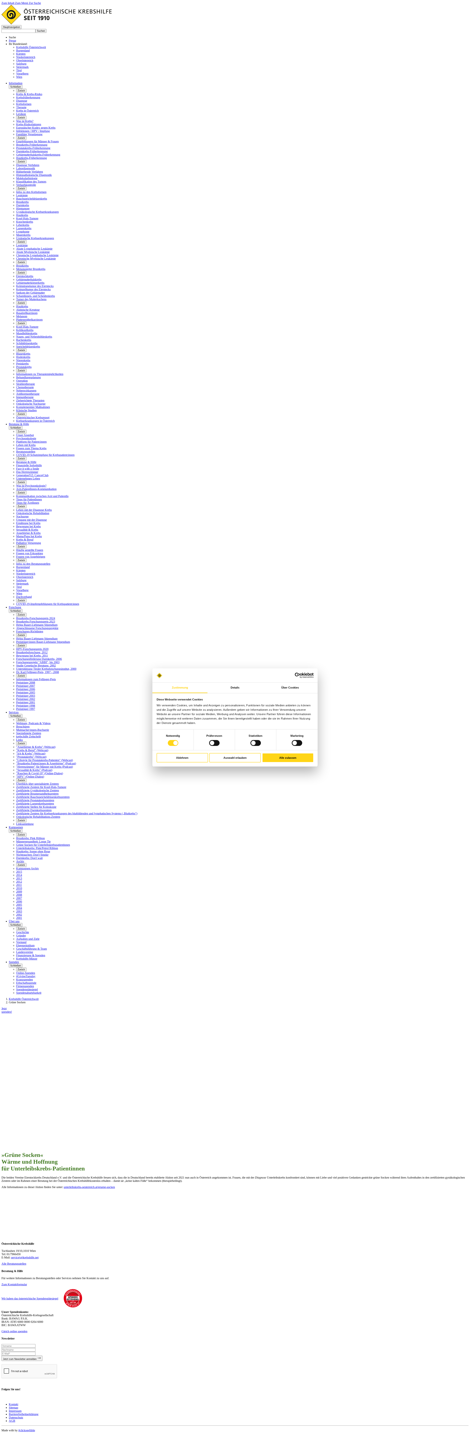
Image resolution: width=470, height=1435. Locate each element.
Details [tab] (235, 687)
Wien (19, 76)
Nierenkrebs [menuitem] (23, 360)
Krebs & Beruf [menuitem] (24, 539)
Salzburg (21, 63)
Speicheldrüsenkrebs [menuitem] (28, 346)
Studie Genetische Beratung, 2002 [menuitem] (36, 665)
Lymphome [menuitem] (22, 231)
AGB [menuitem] (12, 1420)
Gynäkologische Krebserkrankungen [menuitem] (37, 211)
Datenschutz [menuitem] (16, 1417)
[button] (11, 27)
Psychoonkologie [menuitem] (26, 438)
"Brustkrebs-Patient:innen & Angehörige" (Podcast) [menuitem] (46, 763)
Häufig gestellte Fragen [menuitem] (29, 550)
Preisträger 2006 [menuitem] (25, 689)
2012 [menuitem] (19, 881)
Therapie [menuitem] (21, 107)
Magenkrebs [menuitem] (23, 234)
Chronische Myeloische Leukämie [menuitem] (36, 258)
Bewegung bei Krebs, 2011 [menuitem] (32, 655)
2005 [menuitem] (19, 904)
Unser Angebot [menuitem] (25, 435)
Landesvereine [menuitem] (24, 952)
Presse (12, 40)
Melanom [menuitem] (21, 316)
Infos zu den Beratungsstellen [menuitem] (33, 563)
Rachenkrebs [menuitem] (23, 340)
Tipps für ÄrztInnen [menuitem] (27, 502)
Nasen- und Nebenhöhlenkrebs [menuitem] (34, 336)
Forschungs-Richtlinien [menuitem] (29, 631)
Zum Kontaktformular (14, 1284)
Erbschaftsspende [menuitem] (26, 982)
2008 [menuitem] (19, 894)
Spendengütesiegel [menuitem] (27, 989)
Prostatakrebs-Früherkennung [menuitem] (33, 148)
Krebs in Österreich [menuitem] (27, 110)
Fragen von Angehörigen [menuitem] (30, 556)
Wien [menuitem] (19, 593)
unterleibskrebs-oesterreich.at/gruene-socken (89, 1187)
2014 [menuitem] (19, 875)
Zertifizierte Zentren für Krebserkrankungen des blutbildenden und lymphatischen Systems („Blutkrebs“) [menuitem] (76, 813)
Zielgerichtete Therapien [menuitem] (30, 400)
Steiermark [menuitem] (22, 583)
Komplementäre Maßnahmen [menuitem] (33, 407)
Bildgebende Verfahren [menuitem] (29, 171)
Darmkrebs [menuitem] (22, 205)
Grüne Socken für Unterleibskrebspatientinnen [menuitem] (43, 844)
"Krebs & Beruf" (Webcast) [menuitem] (32, 750)
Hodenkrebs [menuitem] (23, 357)
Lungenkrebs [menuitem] (23, 228)
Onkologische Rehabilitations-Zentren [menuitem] (38, 816)
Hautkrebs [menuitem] (22, 215)
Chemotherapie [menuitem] (25, 387)
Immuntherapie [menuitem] (25, 397)
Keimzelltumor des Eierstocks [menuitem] (33, 289)
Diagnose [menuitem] (21, 100)
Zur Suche (35, 3)
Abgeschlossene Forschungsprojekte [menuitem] (37, 628)
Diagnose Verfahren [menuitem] (27, 165)
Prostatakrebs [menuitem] (24, 366)
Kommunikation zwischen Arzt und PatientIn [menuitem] (42, 496)
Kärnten (21, 53)
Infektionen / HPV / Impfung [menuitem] (33, 131)
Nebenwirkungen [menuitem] (26, 390)
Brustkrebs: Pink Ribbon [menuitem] (30, 838)
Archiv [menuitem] (20, 861)
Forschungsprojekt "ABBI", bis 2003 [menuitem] (37, 662)
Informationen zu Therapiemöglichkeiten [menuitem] (39, 374)
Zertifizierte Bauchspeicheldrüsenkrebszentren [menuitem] (43, 797)
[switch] (214, 743)
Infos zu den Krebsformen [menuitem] (31, 192)
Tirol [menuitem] (19, 586)
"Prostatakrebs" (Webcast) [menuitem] (31, 756)
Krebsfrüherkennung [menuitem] (28, 97)
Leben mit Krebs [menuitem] (26, 445)
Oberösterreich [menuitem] (24, 577)
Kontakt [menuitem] (13, 1404)
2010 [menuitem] (19, 888)
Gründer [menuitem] (21, 935)
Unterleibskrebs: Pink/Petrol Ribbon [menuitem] (37, 848)
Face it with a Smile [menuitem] (27, 468)
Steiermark (22, 67)
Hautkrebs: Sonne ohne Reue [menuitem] (33, 851)
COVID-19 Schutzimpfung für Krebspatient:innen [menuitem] (45, 454)
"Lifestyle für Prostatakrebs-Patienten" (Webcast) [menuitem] (44, 760)
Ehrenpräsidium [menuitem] (25, 945)
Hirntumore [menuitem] (23, 208)
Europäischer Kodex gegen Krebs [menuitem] (35, 127)
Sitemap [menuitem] (13, 1407)
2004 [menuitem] (19, 908)
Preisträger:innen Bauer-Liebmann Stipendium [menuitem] (43, 641)
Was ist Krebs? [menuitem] (24, 121)
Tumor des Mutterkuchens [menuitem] (31, 299)
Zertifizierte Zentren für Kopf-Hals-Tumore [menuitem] (41, 787)
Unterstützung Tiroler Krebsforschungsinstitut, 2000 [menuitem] (46, 668)
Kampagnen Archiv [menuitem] (27, 868)
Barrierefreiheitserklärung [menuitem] (23, 1414)
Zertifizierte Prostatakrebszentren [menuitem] (35, 800)
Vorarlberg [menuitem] (22, 590)
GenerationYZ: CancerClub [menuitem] (32, 475)
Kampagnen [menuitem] (16, 827)
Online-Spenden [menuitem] (25, 973)
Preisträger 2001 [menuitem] (25, 702)
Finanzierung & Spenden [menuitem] (30, 955)
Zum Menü (22, 3)
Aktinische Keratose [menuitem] (28, 309)
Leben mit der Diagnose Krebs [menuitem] (34, 509)
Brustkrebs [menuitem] (22, 201)
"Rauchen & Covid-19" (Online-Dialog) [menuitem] (39, 773)
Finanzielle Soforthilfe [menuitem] (29, 465)
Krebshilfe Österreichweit (31, 47)
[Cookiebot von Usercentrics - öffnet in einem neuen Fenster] (297, 675)
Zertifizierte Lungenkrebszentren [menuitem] (35, 803)
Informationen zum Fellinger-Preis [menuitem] (36, 679)
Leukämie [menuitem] (22, 195)
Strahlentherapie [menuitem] (25, 384)
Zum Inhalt (8, 3)
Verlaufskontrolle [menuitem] (26, 184)
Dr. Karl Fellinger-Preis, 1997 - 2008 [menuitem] (37, 672)
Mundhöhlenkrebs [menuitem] (26, 333)
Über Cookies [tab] (290, 687)
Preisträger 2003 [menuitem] (25, 695)
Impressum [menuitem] (15, 1410)
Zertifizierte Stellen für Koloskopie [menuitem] (36, 806)
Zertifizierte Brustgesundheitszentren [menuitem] (37, 793)
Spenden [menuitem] (14, 962)
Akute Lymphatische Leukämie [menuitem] (34, 248)
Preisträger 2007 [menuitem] (25, 685)
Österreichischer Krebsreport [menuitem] (32, 417)
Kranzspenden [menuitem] (24, 979)
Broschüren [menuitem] (23, 726)
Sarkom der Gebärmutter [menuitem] (30, 292)
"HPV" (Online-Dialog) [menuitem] (30, 776)
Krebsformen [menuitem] (23, 104)
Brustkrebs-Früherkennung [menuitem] (31, 144)
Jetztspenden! (6, 1010)
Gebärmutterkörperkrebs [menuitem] (30, 282)
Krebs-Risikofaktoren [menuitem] (28, 124)
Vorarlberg (22, 73)
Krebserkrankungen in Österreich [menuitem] (35, 420)
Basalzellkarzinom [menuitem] (26, 313)
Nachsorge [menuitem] (22, 516)
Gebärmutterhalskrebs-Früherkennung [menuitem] (38, 154)
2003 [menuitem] (19, 911)
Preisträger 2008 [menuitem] (25, 682)
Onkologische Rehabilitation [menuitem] (32, 513)
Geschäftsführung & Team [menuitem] (31, 948)
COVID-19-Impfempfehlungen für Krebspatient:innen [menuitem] (47, 603)
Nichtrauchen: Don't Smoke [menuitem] (32, 854)
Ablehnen (182, 757)
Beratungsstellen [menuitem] (25, 451)
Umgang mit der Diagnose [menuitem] (31, 519)
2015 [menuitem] (19, 871)
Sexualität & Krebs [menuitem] (27, 529)
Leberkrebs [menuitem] (22, 225)
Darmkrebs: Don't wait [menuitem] (29, 858)
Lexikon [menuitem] (21, 113)
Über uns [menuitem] (14, 921)
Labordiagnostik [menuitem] (25, 168)
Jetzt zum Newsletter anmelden (20, 1359)
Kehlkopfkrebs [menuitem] (24, 330)
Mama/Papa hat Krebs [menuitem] (29, 536)
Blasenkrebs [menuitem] (23, 353)
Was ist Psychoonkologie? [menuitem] (31, 485)
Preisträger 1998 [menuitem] (25, 705)
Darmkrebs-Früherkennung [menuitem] (32, 151)
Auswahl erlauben (235, 757)
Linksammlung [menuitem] (25, 823)
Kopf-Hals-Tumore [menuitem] (27, 218)
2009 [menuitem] (19, 891)
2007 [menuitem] (19, 898)
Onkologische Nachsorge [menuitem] (31, 403)
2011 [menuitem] (19, 885)
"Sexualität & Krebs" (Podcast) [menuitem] (34, 770)
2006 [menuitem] (19, 901)
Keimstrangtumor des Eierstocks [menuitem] (35, 286)
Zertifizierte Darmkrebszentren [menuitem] (34, 810)
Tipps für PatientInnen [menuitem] (29, 499)
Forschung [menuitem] (15, 607)
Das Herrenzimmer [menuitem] (27, 472)
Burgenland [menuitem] (23, 567)
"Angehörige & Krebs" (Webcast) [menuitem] (35, 746)
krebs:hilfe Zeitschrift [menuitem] (28, 736)
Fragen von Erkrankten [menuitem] (29, 553)
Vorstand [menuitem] (21, 942)
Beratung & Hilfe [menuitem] (19, 424)
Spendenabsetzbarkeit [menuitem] (28, 992)
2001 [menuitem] (19, 918)
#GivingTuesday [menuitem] (25, 976)
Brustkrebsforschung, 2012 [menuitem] (32, 652)
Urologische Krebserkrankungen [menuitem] (35, 238)
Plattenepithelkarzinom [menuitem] (29, 319)
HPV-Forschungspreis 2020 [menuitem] (32, 649)
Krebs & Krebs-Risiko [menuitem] (29, 94)
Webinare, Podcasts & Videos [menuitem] (33, 723)
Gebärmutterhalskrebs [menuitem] (28, 279)
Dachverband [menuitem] (24, 596)
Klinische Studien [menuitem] (26, 410)
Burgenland (23, 50)
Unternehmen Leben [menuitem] (28, 478)
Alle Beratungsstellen (13, 1263)
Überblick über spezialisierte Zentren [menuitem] (37, 783)
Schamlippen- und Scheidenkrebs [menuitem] (35, 296)
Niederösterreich (25, 57)
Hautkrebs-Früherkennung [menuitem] (31, 157)
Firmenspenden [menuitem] (25, 986)
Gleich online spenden (14, 1331)
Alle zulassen (287, 757)
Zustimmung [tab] (180, 687)
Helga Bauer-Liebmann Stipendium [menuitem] (36, 624)
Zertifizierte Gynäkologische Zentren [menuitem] (37, 790)
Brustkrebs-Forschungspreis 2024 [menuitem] (35, 618)
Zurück (21, 90)
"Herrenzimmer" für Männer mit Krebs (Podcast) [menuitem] (44, 766)
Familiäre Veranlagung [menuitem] (29, 134)
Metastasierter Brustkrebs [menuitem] (30, 269)
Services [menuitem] (14, 712)
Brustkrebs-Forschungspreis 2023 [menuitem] (35, 621)
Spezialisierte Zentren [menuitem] (28, 733)
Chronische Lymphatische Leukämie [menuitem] (37, 255)
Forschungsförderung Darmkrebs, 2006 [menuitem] (39, 658)
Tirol (19, 70)
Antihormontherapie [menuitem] (27, 393)
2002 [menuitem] (19, 914)
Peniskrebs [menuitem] (22, 363)
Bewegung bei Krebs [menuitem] (28, 526)
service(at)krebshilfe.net (25, 1257)
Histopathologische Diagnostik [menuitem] (34, 175)
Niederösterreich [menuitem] (25, 573)
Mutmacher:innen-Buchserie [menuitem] (32, 729)
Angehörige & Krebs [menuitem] (28, 533)
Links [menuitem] (19, 739)
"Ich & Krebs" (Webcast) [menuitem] (30, 753)
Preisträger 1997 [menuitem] (25, 709)
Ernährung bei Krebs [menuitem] (28, 523)
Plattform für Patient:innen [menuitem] (31, 441)
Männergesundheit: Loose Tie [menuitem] (33, 841)
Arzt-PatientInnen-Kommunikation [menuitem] (36, 489)
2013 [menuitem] (19, 878)
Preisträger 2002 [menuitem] (25, 699)
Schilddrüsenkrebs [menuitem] (26, 343)
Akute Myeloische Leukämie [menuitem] (33, 252)
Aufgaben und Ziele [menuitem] (27, 938)
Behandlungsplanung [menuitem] (28, 377)
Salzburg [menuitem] (21, 580)
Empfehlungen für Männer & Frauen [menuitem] (37, 141)
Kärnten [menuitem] (21, 570)
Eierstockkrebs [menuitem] (24, 276)
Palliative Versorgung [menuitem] (28, 542)
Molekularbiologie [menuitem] (26, 178)
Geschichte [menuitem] (22, 932)
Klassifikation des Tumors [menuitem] (31, 181)
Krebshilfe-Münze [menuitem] (26, 958)
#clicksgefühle (26, 1430)
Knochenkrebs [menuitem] (24, 221)
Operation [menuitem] (22, 380)
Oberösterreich (24, 60)
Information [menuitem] (15, 83)
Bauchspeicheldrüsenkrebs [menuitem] (31, 198)
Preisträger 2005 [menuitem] (25, 692)
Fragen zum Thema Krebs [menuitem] (31, 448)
